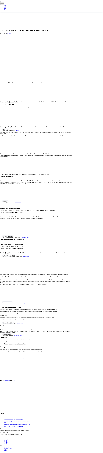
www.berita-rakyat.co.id (18, 335)
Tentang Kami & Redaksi (8, 448)
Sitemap (5, 450)
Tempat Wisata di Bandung (8, 437)
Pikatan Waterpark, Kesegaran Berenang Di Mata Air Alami (14, 426)
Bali (4, 9)
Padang (13, 380)
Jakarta (5, 10)
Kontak (5, 449)
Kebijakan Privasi (7, 447)
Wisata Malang (6, 442)
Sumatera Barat (7, 380)
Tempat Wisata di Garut (8, 439)
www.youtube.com (19, 323)
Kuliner (5, 7)
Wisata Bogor (6, 440)
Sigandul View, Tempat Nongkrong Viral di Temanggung (13, 419)
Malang (5, 8)
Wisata (5, 6)
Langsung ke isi (3, 0)
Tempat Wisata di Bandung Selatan (10, 438)
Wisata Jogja (6, 441)
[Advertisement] (32, 20)
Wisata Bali (6, 443)
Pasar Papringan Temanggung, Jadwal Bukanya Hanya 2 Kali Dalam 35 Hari (17, 424)
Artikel (5, 5)
